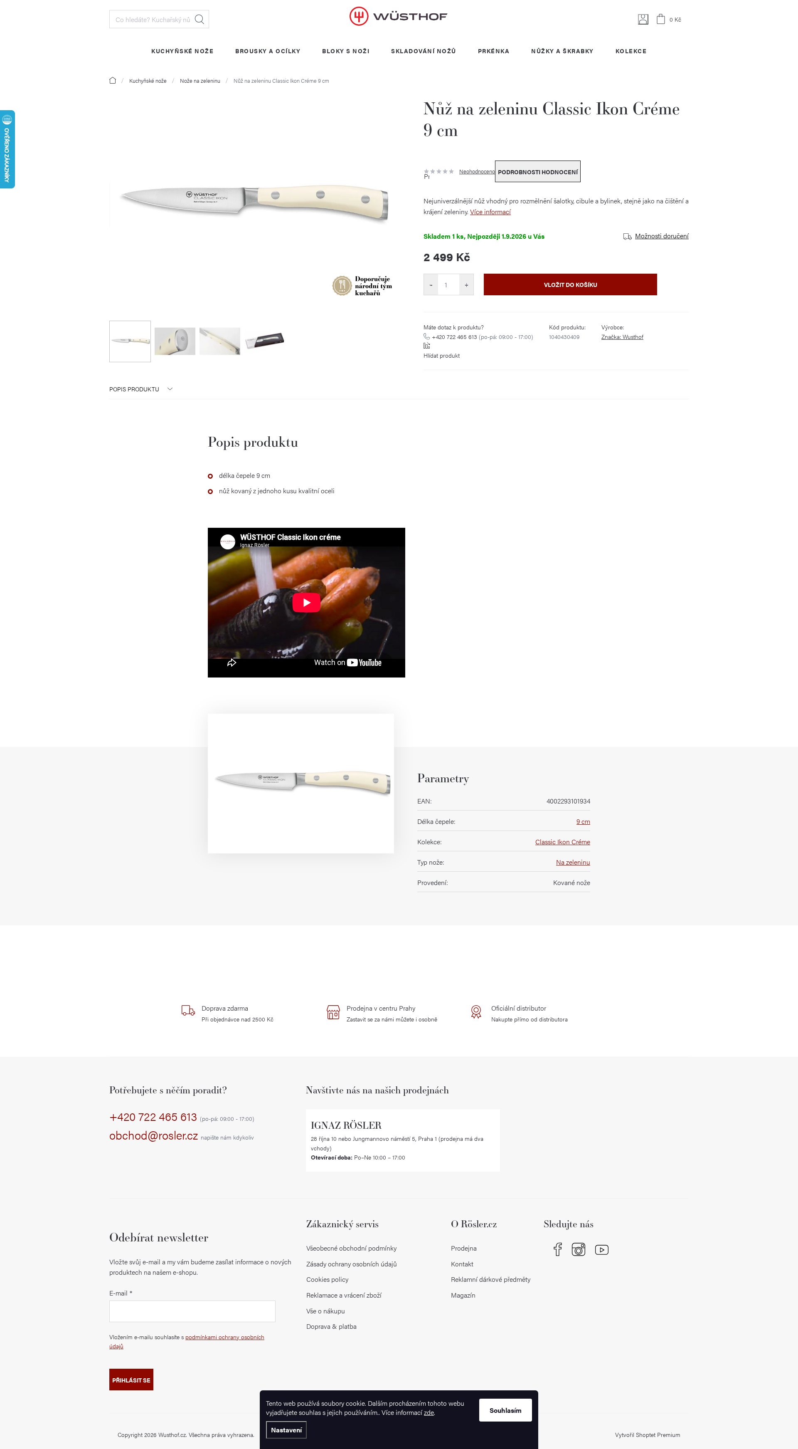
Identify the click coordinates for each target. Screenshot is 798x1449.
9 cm (583, 821)
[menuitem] (182, 50)
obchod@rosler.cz (181, 1135)
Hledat (199, 19)
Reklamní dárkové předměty (490, 1279)
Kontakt (462, 1263)
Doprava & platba (331, 1326)
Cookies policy (327, 1279)
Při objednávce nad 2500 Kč (237, 1013)
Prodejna (464, 1248)
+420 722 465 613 (482, 336)
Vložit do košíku (570, 284)
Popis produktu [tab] (134, 389)
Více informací (490, 211)
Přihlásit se (131, 1380)
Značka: (622, 336)
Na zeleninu (573, 862)
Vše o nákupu (325, 1310)
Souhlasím (506, 1410)
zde (429, 1412)
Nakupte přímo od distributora (529, 1013)
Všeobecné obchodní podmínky (351, 1248)
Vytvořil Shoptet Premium (647, 1434)
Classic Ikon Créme (562, 841)
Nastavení (286, 1429)
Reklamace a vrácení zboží (344, 1295)
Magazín (463, 1295)
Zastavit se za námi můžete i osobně (392, 1013)
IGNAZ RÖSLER (346, 1125)
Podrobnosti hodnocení (538, 172)
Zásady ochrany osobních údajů (351, 1263)
